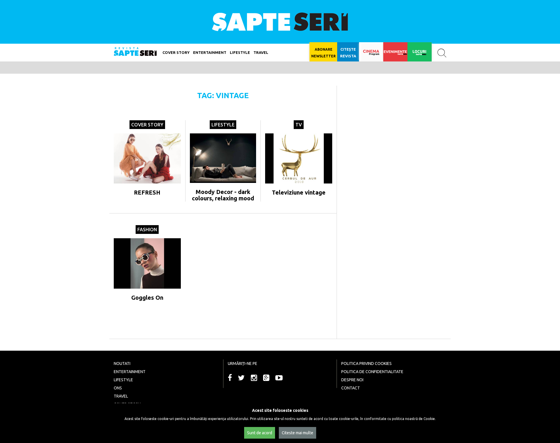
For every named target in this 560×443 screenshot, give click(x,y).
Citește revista (348, 52)
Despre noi (352, 379)
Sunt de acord (259, 432)
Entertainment (130, 371)
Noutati (122, 363)
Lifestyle (223, 124)
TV (298, 124)
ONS (118, 388)
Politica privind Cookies (366, 363)
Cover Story (176, 52)
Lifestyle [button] (240, 52)
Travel (260, 52)
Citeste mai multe (297, 432)
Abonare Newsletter (323, 52)
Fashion (147, 229)
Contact (350, 388)
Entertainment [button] (209, 52)
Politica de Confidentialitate (372, 371)
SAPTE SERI (280, 21)
